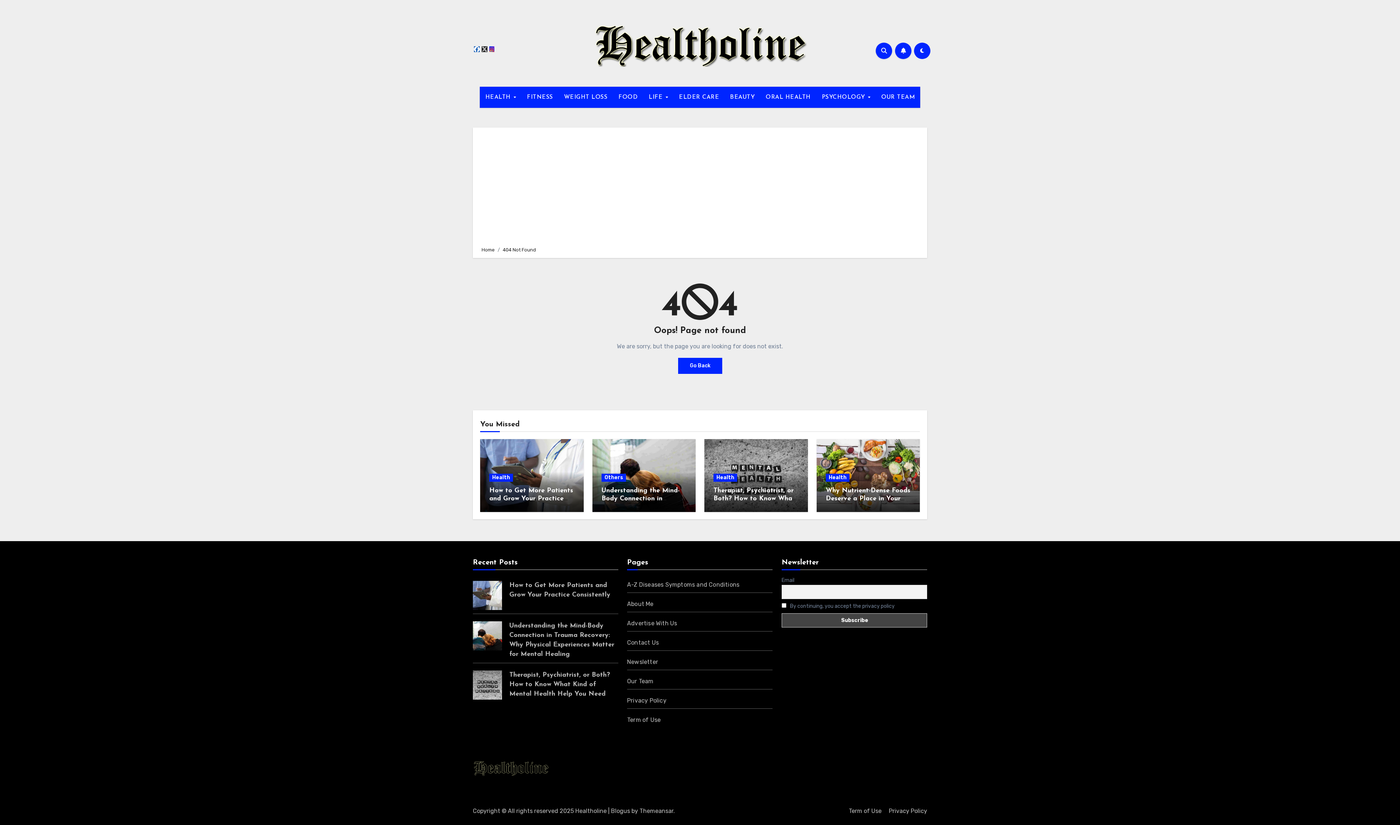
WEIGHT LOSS (586, 97)
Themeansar (656, 811)
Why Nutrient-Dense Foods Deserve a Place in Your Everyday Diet (868, 499)
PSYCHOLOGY (844, 97)
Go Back (700, 366)
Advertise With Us (652, 623)
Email (788, 580)
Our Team (640, 681)
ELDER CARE (699, 97)
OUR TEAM (898, 97)
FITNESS (540, 97)
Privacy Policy (646, 700)
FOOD (628, 97)
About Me (640, 604)
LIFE (657, 97)
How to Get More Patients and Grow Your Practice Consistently (531, 499)
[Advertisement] (701, 186)
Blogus (620, 811)
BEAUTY (742, 97)
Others (613, 477)
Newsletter (642, 661)
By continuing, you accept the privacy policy (842, 606)
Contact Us (643, 642)
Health (501, 477)
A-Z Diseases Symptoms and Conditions (683, 584)
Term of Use (644, 719)
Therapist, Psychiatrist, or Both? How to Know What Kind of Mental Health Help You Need (559, 684)
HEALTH (499, 97)
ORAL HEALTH (788, 97)
